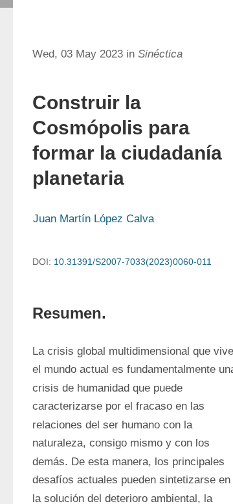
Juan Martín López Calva (93, 219)
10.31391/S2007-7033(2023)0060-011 (133, 262)
